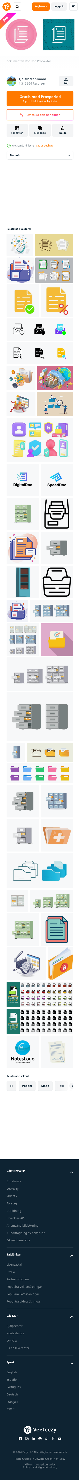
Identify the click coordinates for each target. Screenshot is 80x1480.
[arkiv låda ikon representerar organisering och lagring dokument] (23, 853)
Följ (66, 83)
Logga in (59, 6)
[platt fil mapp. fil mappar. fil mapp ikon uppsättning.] (39, 1099)
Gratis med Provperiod (40, 98)
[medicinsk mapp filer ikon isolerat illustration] (23, 1229)
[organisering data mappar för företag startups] (21, 513)
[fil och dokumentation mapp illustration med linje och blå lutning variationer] (39, 1264)
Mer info (15, 153)
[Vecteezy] (6, 6)
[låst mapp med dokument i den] (19, 1449)
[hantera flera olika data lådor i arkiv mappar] (21, 461)
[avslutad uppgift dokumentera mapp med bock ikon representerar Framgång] (23, 944)
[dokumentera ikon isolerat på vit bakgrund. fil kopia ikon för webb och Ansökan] (20, 292)
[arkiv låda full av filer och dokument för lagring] (23, 717)
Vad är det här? (44, 145)
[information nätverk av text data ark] (20, 243)
